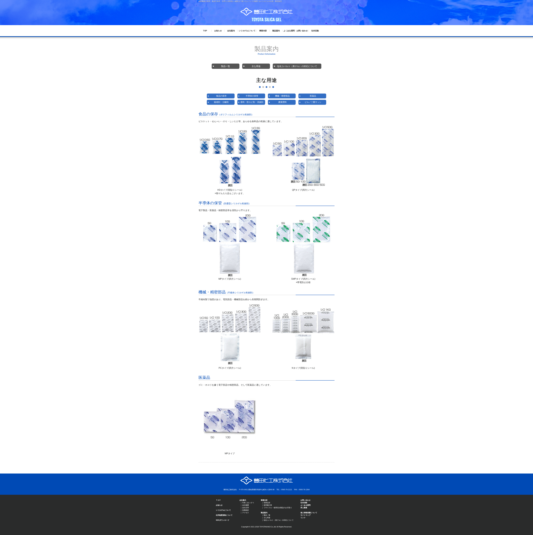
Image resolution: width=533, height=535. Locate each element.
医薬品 (313, 96)
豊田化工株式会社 (266, 11)
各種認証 (245, 510)
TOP (205, 31)
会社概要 (245, 505)
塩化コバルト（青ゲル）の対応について (297, 66)
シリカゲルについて (247, 31)
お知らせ (218, 31)
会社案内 (231, 31)
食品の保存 (221, 96)
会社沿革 (245, 508)
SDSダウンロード (222, 520)
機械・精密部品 (282, 96)
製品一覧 (225, 66)
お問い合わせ (302, 31)
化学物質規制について (224, 515)
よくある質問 (289, 31)
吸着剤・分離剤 (221, 102)
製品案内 (276, 31)
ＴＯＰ (218, 500)
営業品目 (267, 503)
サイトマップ (306, 515)
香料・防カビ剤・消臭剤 (251, 102)
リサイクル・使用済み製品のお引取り (278, 508)
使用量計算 (268, 505)
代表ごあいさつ (248, 503)
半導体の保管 (252, 96)
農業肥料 (282, 102)
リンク (303, 518)
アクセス (245, 513)
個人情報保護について (309, 513)
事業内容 (263, 31)
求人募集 (304, 508)
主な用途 (256, 66)
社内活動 (315, 31)
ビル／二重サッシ (313, 102)
